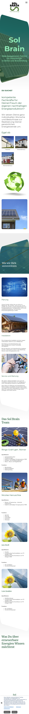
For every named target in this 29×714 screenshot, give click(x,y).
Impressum (18, 706)
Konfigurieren (7, 708)
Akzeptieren (7, 712)
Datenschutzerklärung (9, 706)
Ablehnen (14, 712)
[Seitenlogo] (14, 7)
